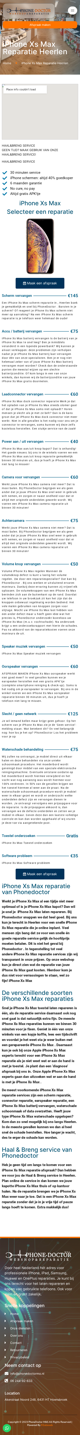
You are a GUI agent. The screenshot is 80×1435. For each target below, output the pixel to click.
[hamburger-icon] (72, 10)
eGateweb (47, 1425)
